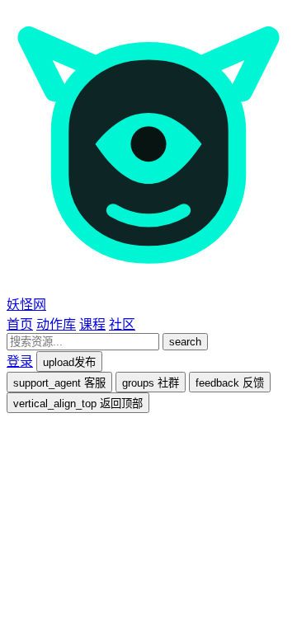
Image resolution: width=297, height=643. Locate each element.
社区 (122, 324)
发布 (69, 362)
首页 (20, 324)
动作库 (56, 324)
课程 (92, 324)
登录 (20, 361)
